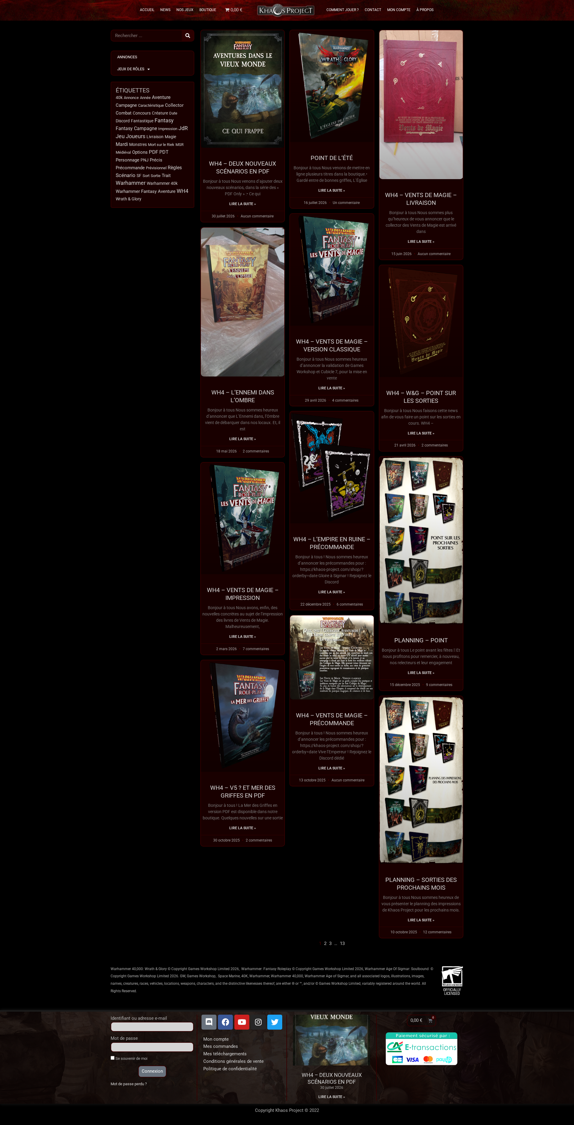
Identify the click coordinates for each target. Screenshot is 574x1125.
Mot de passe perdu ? (129, 1084)
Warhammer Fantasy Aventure (145, 191)
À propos (424, 10)
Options (140, 152)
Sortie (156, 175)
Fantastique (142, 120)
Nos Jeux (184, 10)
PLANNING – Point (421, 640)
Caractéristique (151, 105)
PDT (164, 152)
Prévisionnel (156, 168)
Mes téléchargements (225, 1054)
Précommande (130, 167)
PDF (153, 152)
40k (119, 97)
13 (342, 943)
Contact (373, 10)
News (165, 10)
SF (139, 175)
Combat (124, 113)
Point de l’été (332, 157)
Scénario (125, 175)
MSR (179, 144)
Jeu (120, 136)
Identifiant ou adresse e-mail (139, 1018)
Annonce (131, 97)
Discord (123, 120)
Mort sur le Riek (161, 144)
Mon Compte (398, 10)
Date (173, 113)
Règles (175, 167)
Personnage (127, 160)
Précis (156, 160)
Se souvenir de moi (131, 1058)
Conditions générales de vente (233, 1061)
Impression (167, 128)
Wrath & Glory (128, 198)
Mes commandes (220, 1046)
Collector (174, 105)
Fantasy (164, 121)
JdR (183, 128)
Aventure (161, 97)
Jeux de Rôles (130, 69)
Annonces (127, 57)
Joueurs (135, 136)
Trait (166, 175)
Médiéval (123, 152)
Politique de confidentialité (230, 1068)
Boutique (207, 10)
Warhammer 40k (162, 183)
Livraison (155, 136)
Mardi (122, 144)
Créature (160, 113)
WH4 (182, 191)
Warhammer (131, 183)
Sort (146, 175)
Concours (142, 113)
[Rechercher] (188, 35)
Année (145, 97)
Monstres (138, 144)
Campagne (126, 105)
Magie (170, 136)
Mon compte (216, 1039)
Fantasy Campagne (136, 128)
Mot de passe (124, 1038)
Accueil (147, 10)
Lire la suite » (242, 204)
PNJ (145, 160)
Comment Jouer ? (342, 10)
